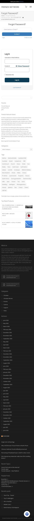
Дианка (10, 187)
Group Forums (5, 108)
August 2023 (6, 387)
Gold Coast (15, 167)
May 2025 (5, 342)
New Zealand (6, 173)
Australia (4, 161)
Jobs (2, 109)
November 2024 (7, 357)
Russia (27, 176)
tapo (8, 181)
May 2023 (5, 397)
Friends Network (5, 106)
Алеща (4, 187)
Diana (18, 164)
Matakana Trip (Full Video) (8, 483)
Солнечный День (6, 486)
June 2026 (6, 320)
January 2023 (6, 409)
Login (3, 37)
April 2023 (6, 400)
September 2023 (7, 384)
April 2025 (6, 345)
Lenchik (10, 170)
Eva (28, 164)
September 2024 (7, 360)
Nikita (18, 173)
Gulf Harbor (24, 167)
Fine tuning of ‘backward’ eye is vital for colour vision (15, 453)
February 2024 (7, 369)
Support (6, 307)
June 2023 (6, 393)
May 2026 (5, 323)
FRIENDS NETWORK (10, 7)
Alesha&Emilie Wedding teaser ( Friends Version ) (14, 481)
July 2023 (5, 390)
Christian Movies (8, 298)
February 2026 (7, 329)
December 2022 (7, 412)
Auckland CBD (22, 158)
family (4, 167)
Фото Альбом (7, 501)
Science (6, 304)
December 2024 (7, 354)
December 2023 (7, 375)
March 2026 (6, 326)
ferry (9, 167)
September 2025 (7, 338)
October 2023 (7, 381)
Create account (28, 37)
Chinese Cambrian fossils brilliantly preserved (14, 449)
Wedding (4, 184)
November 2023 (7, 378)
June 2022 (6, 430)
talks (3, 181)
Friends (6, 301)
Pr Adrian (4, 176)
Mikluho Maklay (26, 170)
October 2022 (7, 418)
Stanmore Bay (27, 178)
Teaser (13, 181)
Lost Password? (17, 87)
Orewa (24, 173)
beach (11, 161)
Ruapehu (20, 176)
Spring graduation (16, 178)
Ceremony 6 (5, 164)
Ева (16, 187)
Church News (6, 436)
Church (13, 164)
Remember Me (10, 75)
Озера (20, 187)
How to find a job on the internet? (10, 467)
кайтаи (4, 190)
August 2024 (6, 363)
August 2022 (6, 424)
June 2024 (6, 366)
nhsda (13, 173)
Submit (17, 34)
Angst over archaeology (7, 442)
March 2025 (6, 348)
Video (5, 310)
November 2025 (7, 335)
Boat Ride (4, 479)
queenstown (12, 176)
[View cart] (26, 6)
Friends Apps (5, 469)
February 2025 (7, 351)
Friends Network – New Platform (10, 471)
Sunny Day (4, 484)
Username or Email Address (12, 57)
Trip (18, 181)
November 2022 (7, 415)
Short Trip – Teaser (9, 495)
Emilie (23, 164)
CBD (24, 161)
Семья (26, 187)
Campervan (18, 161)
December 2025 (7, 332)
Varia (23, 181)
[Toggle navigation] (31, 6)
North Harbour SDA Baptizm (11, 507)
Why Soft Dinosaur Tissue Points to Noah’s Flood (14, 445)
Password (7, 66)
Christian (6, 295)
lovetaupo (17, 170)
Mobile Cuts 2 (7, 504)
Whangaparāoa (21, 184)
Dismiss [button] (21, 1)
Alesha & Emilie (12, 158)
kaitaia (4, 170)
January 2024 (6, 372)
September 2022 (7, 421)
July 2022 (5, 427)
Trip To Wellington (9, 498)
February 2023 (7, 406)
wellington (12, 184)
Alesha (4, 158)
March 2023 (6, 403)
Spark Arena (5, 178)
